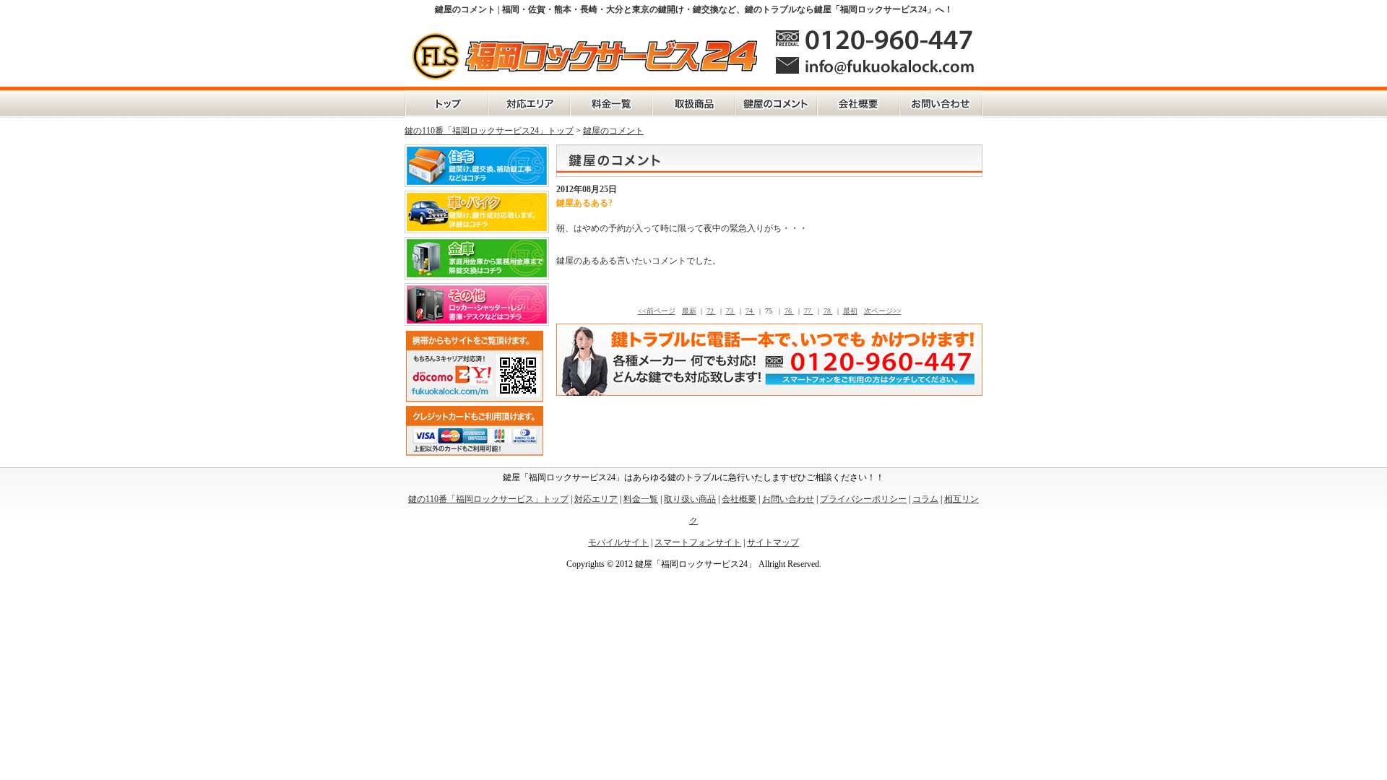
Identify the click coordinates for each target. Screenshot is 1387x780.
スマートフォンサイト (697, 542)
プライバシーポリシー (863, 499)
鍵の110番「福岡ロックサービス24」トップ (489, 131)
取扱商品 (693, 104)
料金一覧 (611, 104)
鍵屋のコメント (776, 104)
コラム (925, 499)
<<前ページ (656, 311)
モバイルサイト (618, 542)
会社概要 (858, 104)
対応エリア (529, 104)
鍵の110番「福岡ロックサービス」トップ (446, 104)
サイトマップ (773, 542)
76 (789, 311)
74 (750, 311)
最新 (689, 311)
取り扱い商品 (690, 499)
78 (828, 311)
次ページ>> (883, 311)
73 (730, 311)
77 (808, 311)
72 (711, 311)
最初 (850, 311)
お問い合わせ (940, 104)
